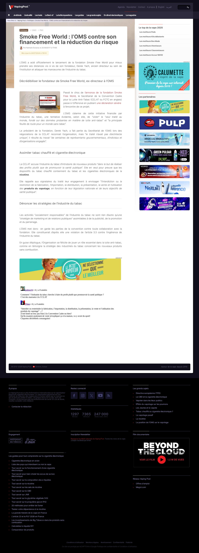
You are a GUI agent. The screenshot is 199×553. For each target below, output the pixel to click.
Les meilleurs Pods (147, 32)
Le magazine (131, 15)
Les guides (79, 15)
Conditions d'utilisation (75, 542)
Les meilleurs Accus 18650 (151, 55)
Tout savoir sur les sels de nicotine (27, 487)
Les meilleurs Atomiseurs (150, 46)
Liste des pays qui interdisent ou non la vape (31, 464)
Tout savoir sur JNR (20, 494)
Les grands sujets (94, 15)
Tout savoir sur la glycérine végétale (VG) (30, 498)
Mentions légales (92, 542)
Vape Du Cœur (30, 440)
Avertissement (106, 542)
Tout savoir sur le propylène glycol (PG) (29, 502)
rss (108, 395)
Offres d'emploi (142, 483)
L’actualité (28, 15)
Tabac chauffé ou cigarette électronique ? (154, 411)
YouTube (100, 395)
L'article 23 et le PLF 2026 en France (28, 516)
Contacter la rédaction (21, 406)
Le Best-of (49, 15)
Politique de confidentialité (107, 546)
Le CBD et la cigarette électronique (151, 397)
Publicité (129, 542)
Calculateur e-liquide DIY (23, 526)
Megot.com (141, 487)
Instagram (82, 395)
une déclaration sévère (109, 103)
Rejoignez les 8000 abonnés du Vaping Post (87, 439)
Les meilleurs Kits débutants (151, 36)
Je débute (17, 15)
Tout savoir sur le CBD (21, 491)
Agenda (121, 7)
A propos (151, 7)
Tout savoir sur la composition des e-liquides (31, 480)
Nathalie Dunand (32, 48)
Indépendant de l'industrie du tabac (16, 440)
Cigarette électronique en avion (25, 461)
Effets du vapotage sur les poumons (152, 404)
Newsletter (131, 7)
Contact (141, 7)
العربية (169, 7)
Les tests (38, 15)
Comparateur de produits (23, 530)
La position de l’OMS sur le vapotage (152, 422)
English (161, 7)
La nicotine (141, 419)
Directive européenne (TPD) (148, 393)
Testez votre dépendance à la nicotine (29, 509)
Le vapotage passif (144, 415)
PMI (41, 30)
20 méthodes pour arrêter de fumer (27, 505)
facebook (74, 395)
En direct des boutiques (113, 15)
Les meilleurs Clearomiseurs (151, 50)
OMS (34, 30)
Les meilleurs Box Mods (149, 41)
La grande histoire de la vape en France (29, 513)
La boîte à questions (64, 15)
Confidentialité (118, 542)
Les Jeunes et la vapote (146, 408)
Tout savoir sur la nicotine (23, 483)
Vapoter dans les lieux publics (149, 400)
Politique (30, 20)
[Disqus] (70, 319)
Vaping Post (30, 5)
